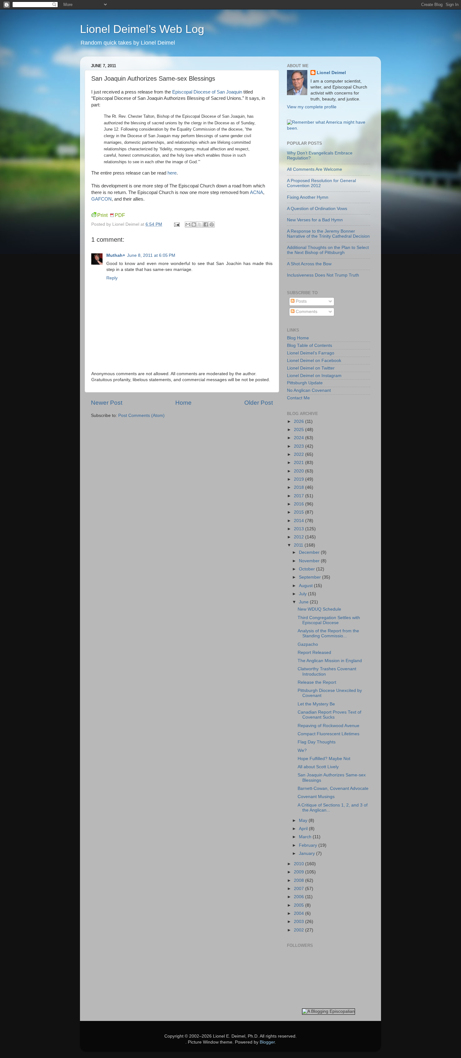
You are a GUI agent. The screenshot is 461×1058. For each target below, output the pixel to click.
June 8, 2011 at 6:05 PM (151, 255)
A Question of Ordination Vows (317, 208)
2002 (299, 930)
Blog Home (298, 338)
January (307, 853)
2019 (299, 479)
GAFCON (101, 199)
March (306, 836)
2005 (299, 905)
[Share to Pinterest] (212, 224)
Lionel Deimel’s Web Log (142, 29)
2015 (299, 512)
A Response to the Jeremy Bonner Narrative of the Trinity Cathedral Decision (328, 234)
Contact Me (298, 398)
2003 (299, 921)
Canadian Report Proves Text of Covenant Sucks (329, 715)
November (310, 561)
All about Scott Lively (318, 766)
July (303, 593)
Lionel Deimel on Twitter (311, 368)
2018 (299, 487)
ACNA (256, 192)
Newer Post (106, 402)
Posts (300, 301)
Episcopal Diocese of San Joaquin (207, 91)
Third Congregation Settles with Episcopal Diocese (329, 620)
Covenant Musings (316, 796)
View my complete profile (311, 107)
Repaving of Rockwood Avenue (328, 725)
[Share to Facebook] (206, 224)
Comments (305, 311)
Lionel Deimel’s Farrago (310, 353)
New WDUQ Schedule (319, 609)
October (307, 569)
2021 (299, 462)
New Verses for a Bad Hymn (315, 220)
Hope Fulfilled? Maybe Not (324, 758)
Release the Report (317, 682)
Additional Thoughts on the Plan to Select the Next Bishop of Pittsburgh (328, 250)
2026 (299, 421)
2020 (299, 471)
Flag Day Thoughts (317, 742)
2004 (299, 913)
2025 (299, 429)
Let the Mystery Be (316, 704)
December (310, 552)
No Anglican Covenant (309, 390)
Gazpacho (308, 644)
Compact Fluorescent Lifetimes (328, 733)
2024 (299, 437)
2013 (299, 528)
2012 (299, 537)
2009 (299, 872)
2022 (299, 454)
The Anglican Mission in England (330, 660)
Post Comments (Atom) (141, 415)
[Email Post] (176, 224)
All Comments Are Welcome (314, 169)
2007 (299, 888)
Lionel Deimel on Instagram (314, 375)
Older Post (258, 402)
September (310, 577)
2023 (299, 446)
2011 (299, 545)
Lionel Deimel (331, 72)
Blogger (267, 1042)
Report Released (314, 652)
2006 (299, 896)
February (308, 845)
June (304, 602)
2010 (299, 863)
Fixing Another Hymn (307, 197)
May (304, 820)
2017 (299, 496)
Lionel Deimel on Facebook (314, 360)
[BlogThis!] (194, 224)
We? (302, 750)
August (306, 585)
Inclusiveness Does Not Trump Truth (323, 275)
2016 (299, 504)
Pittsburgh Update (305, 383)
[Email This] (188, 224)
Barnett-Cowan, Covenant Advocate (333, 788)
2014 (299, 520)
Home (183, 402)
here (172, 172)
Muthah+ (115, 255)
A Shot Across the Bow (309, 264)
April (304, 828)
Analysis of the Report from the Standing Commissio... (328, 633)
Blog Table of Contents (309, 345)
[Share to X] (200, 224)
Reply (112, 278)
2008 (299, 880)
